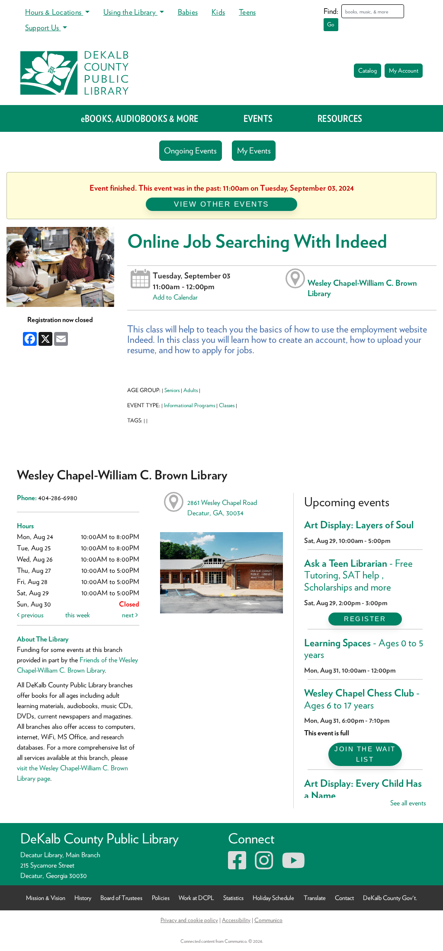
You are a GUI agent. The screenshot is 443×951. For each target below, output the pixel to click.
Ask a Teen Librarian (358, 575)
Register (365, 618)
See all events (408, 803)
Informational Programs (189, 405)
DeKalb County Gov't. (390, 897)
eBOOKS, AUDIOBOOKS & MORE (140, 118)
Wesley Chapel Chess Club (362, 699)
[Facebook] (237, 866)
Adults (190, 390)
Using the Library (130, 11)
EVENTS (258, 118)
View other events (221, 204)
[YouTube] (293, 866)
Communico (268, 919)
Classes (226, 405)
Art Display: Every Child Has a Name (363, 789)
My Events (254, 151)
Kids (218, 11)
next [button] (128, 615)
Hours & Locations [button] (54, 11)
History (82, 897)
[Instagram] (264, 866)
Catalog (367, 70)
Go (330, 24)
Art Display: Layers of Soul (359, 525)
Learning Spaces (364, 649)
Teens (247, 11)
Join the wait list (365, 754)
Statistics (233, 897)
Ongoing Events (190, 151)
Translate (315, 897)
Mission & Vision (45, 897)
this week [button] (77, 615)
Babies (188, 11)
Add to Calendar (175, 297)
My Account (403, 70)
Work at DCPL (196, 897)
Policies (161, 897)
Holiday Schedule (273, 897)
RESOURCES (340, 118)
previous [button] (31, 615)
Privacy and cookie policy (189, 919)
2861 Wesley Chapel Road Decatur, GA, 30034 (222, 507)
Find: (331, 11)
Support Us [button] (43, 27)
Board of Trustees (121, 897)
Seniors (172, 390)
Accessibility (236, 919)
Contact (344, 897)
